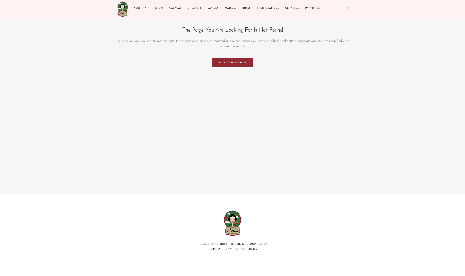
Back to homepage (232, 63)
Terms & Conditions (213, 244)
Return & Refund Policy (248, 244)
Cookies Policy (245, 249)
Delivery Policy (220, 249)
